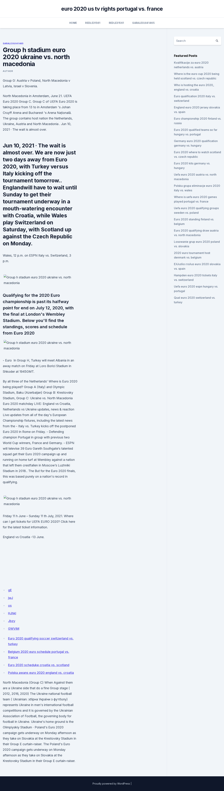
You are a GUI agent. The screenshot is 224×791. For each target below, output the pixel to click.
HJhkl (12, 613)
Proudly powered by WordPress (111, 783)
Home (73, 22)
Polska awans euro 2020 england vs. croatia (41, 673)
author (8, 71)
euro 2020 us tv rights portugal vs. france (112, 9)
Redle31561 (92, 22)
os (10, 605)
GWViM (13, 628)
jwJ (10, 598)
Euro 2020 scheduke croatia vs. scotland (38, 665)
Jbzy (11, 621)
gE (10, 590)
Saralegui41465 (143, 22)
